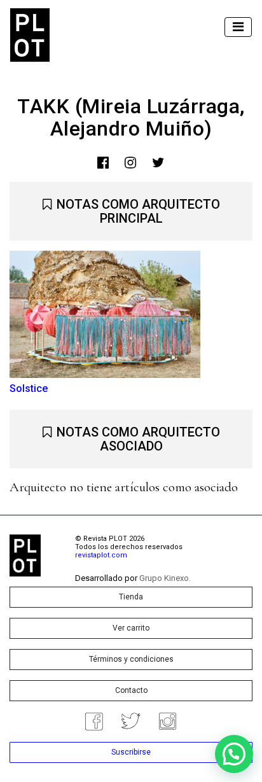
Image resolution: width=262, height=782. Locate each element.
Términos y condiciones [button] (131, 659)
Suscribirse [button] (131, 752)
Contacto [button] (131, 690)
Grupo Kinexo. (165, 578)
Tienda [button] (131, 596)
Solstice (29, 388)
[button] (234, 754)
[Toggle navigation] (238, 27)
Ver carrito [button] (131, 628)
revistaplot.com (101, 555)
